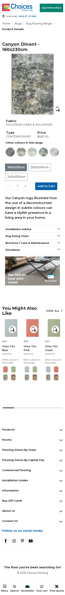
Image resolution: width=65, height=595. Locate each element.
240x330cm (16, 176)
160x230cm (16, 167)
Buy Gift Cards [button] (12, 500)
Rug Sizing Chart (17, 236)
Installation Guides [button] (15, 480)
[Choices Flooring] (17, 8)
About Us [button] (8, 510)
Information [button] (10, 490)
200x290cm (40, 167)
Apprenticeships (51, 7)
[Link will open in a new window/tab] (5, 541)
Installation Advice (18, 229)
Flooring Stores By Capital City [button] (23, 460)
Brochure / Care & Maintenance (27, 243)
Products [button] (8, 429)
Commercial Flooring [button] (16, 470)
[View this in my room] (57, 109)
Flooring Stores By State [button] (19, 450)
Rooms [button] (7, 439)
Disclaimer (13, 250)
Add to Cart (46, 186)
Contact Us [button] (10, 521)
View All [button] (53, 310)
